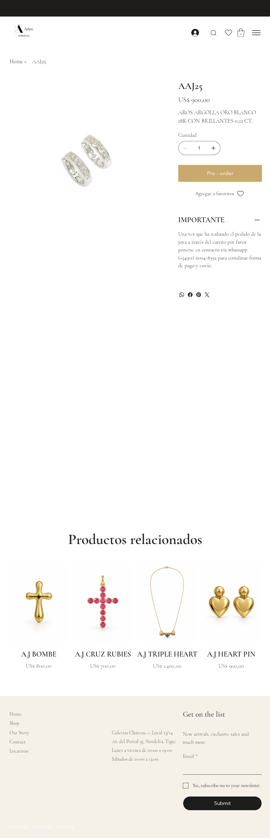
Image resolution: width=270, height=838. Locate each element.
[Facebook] (190, 294)
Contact (17, 742)
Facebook (42, 826)
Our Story (19, 733)
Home (15, 714)
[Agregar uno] (213, 148)
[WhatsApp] (181, 294)
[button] (240, 32)
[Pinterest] (198, 294)
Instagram (18, 826)
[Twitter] (207, 294)
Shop (14, 723)
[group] (135, 622)
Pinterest (66, 826)
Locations (18, 751)
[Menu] (256, 32)
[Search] (213, 33)
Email (190, 756)
